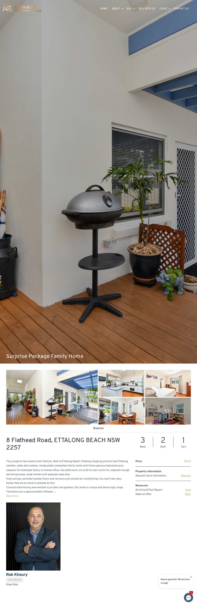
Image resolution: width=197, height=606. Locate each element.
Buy (129, 8)
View (188, 490)
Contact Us (181, 8)
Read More (12, 496)
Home (103, 8)
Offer (188, 494)
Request (186, 476)
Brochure (98, 428)
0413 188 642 (14, 580)
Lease (163, 8)
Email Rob (12, 584)
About (116, 8)
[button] (122, 8)
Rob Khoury (17, 574)
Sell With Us (147, 8)
